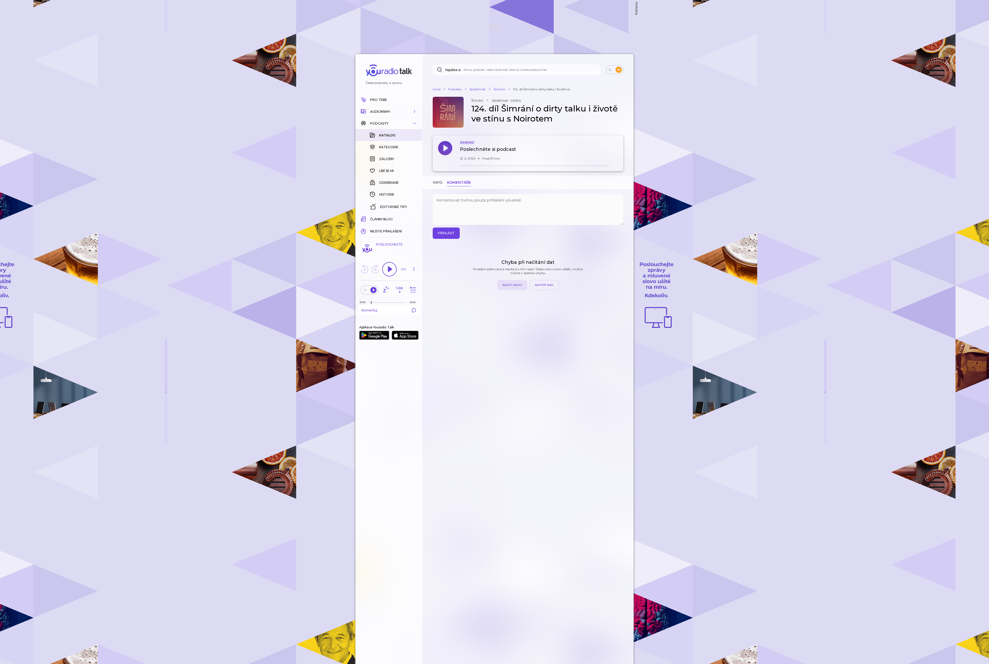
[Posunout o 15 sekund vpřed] (375, 269)
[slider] (371, 302)
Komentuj (369, 310)
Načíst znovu (512, 285)
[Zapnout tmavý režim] (614, 69)
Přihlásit (446, 233)
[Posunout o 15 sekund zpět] (364, 269)
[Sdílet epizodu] (618, 152)
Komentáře (459, 182)
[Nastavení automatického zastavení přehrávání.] (385, 290)
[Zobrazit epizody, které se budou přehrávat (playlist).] (412, 290)
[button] (388, 111)
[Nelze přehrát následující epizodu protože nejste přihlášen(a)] (403, 269)
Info (437, 182)
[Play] (389, 269)
